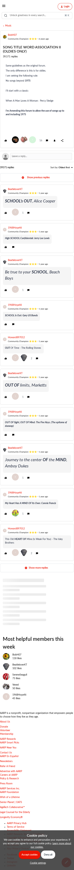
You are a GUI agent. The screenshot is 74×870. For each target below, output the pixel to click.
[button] (4, 7)
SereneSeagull (19, 675)
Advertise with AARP (11, 771)
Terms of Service (15, 827)
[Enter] (6, 15)
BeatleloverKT (15, 189)
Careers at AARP (8, 775)
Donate (4, 727)
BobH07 (12, 35)
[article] (37, 202)
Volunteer (5, 730)
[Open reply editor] (37, 156)
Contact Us (6, 753)
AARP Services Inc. (10, 788)
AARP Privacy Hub (17, 823)
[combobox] (37, 15)
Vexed (15, 685)
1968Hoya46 (15, 228)
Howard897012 (16, 337)
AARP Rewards (8, 739)
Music (8, 26)
